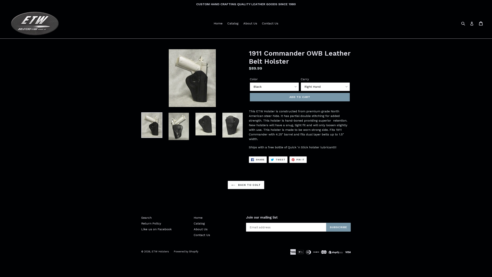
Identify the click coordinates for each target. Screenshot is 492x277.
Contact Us (270, 23)
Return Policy (151, 223)
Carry (305, 79)
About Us (250, 23)
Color (254, 79)
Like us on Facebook (156, 229)
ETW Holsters (160, 251)
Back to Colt (249, 184)
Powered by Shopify (186, 251)
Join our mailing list (262, 217)
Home (218, 23)
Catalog (233, 23)
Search (146, 217)
